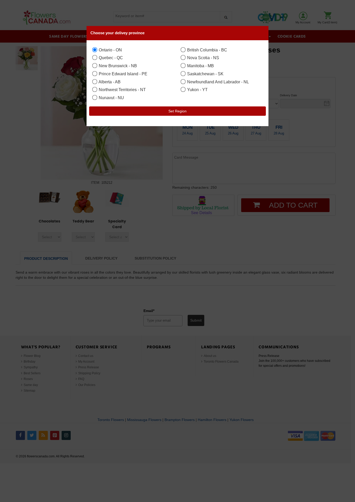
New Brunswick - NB (117, 65)
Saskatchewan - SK (204, 73)
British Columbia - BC (206, 50)
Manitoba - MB (200, 65)
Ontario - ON (110, 50)
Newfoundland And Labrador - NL (217, 81)
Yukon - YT (197, 89)
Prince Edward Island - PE (122, 73)
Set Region (177, 111)
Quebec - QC (110, 57)
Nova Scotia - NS (202, 57)
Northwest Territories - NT (122, 89)
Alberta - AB (109, 81)
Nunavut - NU (111, 97)
